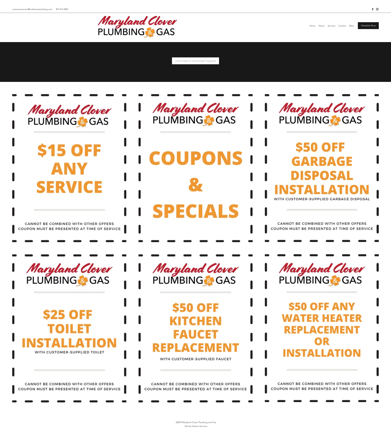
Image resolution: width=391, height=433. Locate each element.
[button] (368, 25)
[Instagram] (377, 9)
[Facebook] (372, 9)
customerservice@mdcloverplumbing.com (32, 9)
